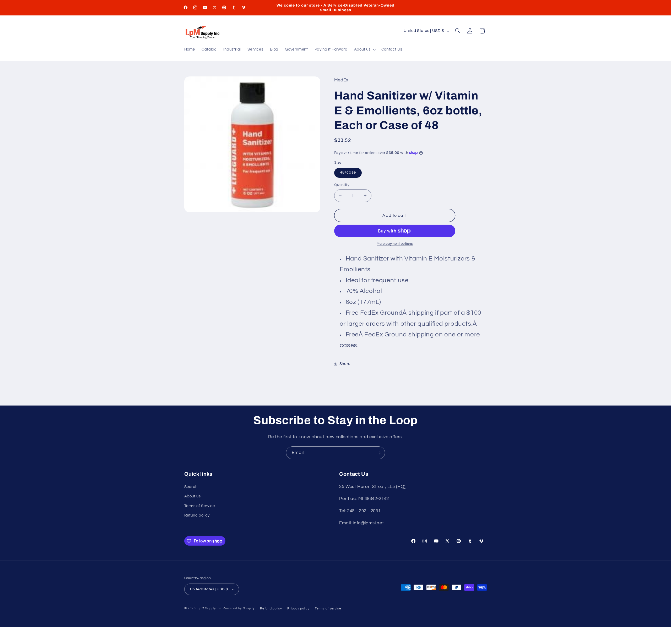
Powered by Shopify (239, 608)
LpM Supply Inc (210, 608)
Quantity (341, 185)
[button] (364, 50)
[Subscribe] (379, 452)
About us (192, 496)
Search (191, 487)
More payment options (395, 244)
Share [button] (344, 364)
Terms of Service (199, 506)
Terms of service (328, 608)
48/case (348, 172)
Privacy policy (298, 608)
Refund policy (197, 515)
